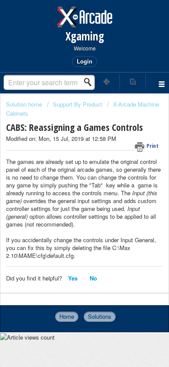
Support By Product (77, 104)
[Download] (68, 176)
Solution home (25, 104)
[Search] (90, 82)
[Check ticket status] (133, 81)
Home (66, 316)
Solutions (99, 316)
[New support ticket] (107, 81)
